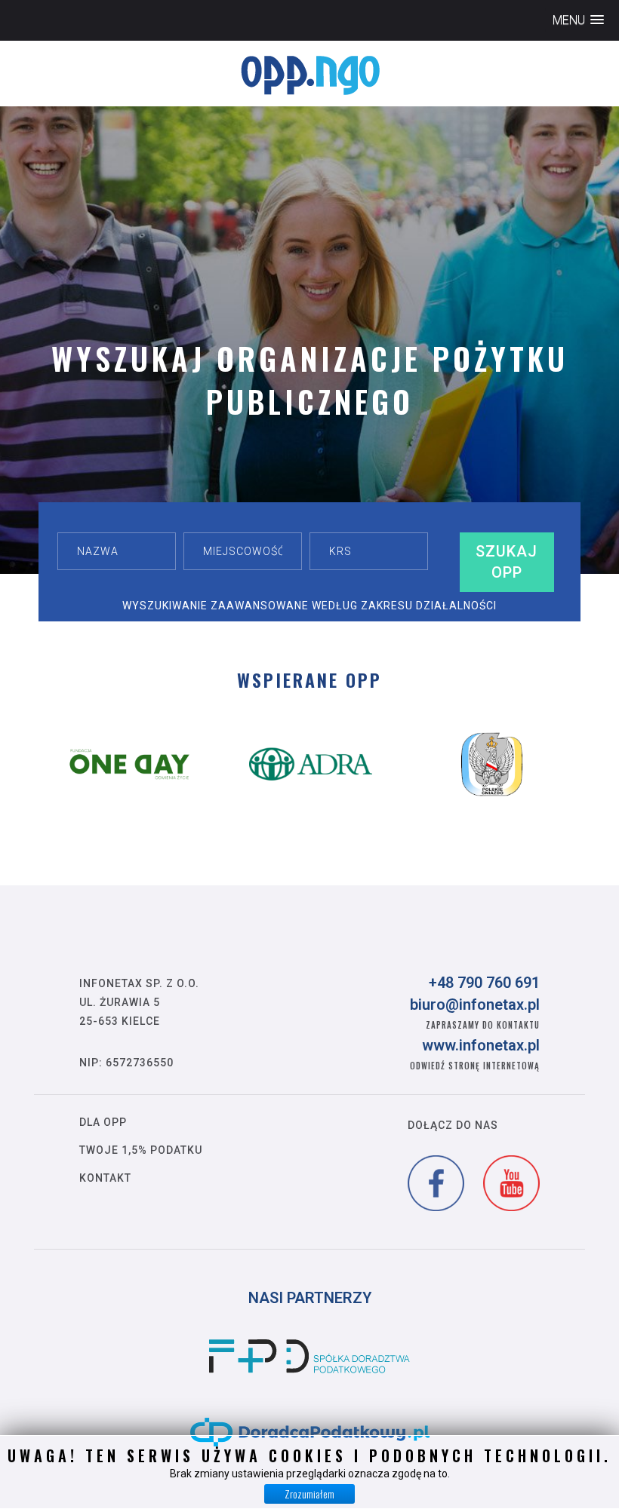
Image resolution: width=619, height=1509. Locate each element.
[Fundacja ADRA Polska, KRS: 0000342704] (311, 764)
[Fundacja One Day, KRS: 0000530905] (129, 764)
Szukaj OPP (506, 562)
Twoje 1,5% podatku (140, 1150)
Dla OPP (103, 1122)
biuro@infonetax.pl (475, 1004)
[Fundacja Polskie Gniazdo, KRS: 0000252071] (492, 764)
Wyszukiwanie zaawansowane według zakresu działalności (309, 606)
